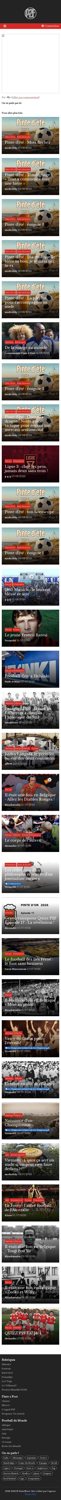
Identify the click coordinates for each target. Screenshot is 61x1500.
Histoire (6, 1364)
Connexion (51, 25)
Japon (36, 1473)
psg (53, 1468)
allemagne (17, 1458)
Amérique (7, 1429)
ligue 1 (6, 1468)
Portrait (6, 1368)
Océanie (7, 1442)
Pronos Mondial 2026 (14, 1389)
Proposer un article (13, 1413)
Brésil (54, 1463)
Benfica (26, 1473)
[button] (5, 26)
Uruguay (47, 1473)
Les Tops (7, 1381)
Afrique (6, 1425)
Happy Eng (30, 1494)
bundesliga (8, 1463)
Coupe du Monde (26, 1463)
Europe (6, 1437)
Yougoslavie (34, 1478)
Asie (4, 1433)
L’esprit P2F (8, 1409)
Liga (22, 1478)
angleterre (42, 1468)
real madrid (9, 1478)
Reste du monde (11, 1446)
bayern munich (10, 1473)
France (43, 1458)
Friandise (7, 1377)
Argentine (31, 1458)
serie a (30, 1468)
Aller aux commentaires (25, 97)
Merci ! (6, 1405)
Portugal (18, 1468)
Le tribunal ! (9, 1385)
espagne (43, 1463)
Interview (7, 1372)
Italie (6, 1458)
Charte (6, 1401)
